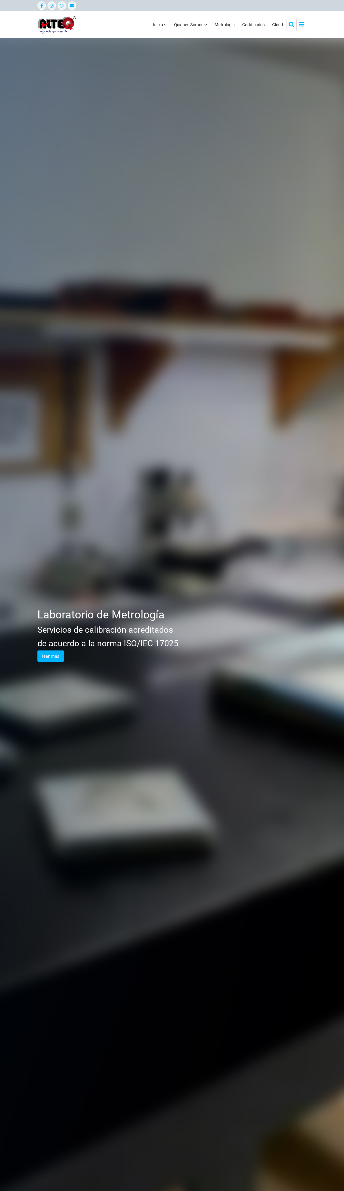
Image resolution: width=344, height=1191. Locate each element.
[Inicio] (57, 24)
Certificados (253, 24)
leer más (125, 662)
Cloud (277, 24)
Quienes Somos (189, 24)
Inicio (158, 24)
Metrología (225, 24)
